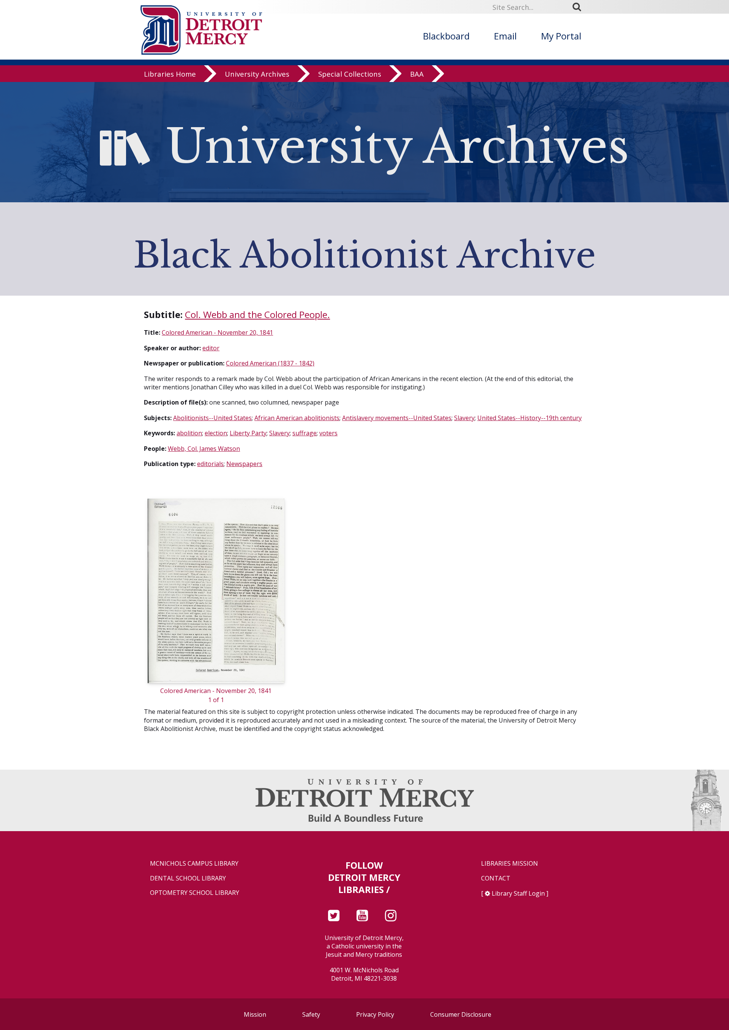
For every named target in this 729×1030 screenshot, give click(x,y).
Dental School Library (188, 878)
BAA (417, 74)
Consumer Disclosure (460, 1014)
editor (210, 348)
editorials (210, 464)
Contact (495, 878)
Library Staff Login (518, 893)
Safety (311, 1014)
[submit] (579, 7)
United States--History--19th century (529, 418)
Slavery (464, 418)
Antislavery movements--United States (396, 418)
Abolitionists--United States (212, 418)
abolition (189, 433)
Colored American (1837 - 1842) (270, 363)
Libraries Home (170, 74)
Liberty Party (248, 433)
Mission (255, 1014)
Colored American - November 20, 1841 (217, 332)
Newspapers (244, 464)
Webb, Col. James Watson (204, 448)
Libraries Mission (509, 863)
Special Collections (349, 74)
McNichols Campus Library (194, 863)
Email (505, 36)
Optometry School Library (194, 892)
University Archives (257, 74)
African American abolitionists (296, 418)
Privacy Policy (375, 1014)
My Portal (561, 36)
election (216, 433)
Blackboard (446, 36)
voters (328, 433)
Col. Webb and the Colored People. (257, 314)
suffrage (304, 433)
